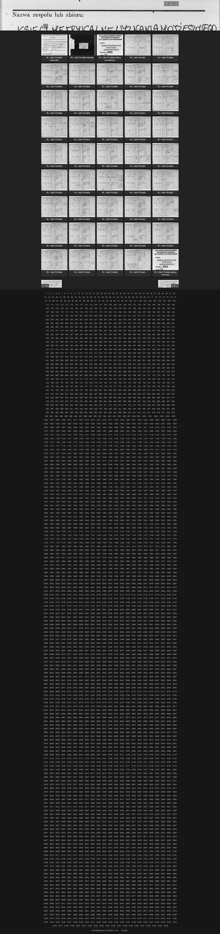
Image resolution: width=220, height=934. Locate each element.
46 (57, 297)
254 (47, 323)
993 (109, 416)
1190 (169, 446)
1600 (128, 513)
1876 (93, 557)
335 (144, 330)
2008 (52, 580)
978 (168, 412)
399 (148, 338)
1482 (110, 494)
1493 (175, 494)
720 (110, 379)
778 (119, 386)
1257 (157, 457)
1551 (110, 505)
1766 (122, 539)
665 (110, 371)
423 (100, 342)
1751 (169, 535)
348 (76, 334)
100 (130, 301)
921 (153, 405)
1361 (93, 475)
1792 (140, 542)
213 (139, 315)
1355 (58, 475)
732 (168, 379)
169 (57, 312)
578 (129, 360)
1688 (75, 528)
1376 (46, 479)
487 (81, 349)
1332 (58, 472)
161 (148, 308)
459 (95, 345)
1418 (157, 483)
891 (139, 401)
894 (153, 401)
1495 (52, 498)
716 (90, 379)
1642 (75, 520)
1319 (116, 468)
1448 (63, 490)
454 (71, 345)
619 (148, 364)
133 (144, 304)
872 (47, 401)
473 (163, 345)
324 (90, 330)
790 (47, 390)
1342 (116, 472)
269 (119, 323)
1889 (169, 557)
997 (128, 416)
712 (71, 379)
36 (151, 293)
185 (134, 312)
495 (119, 349)
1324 (145, 468)
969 (124, 412)
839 (153, 394)
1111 (110, 434)
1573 (104, 509)
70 (148, 297)
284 (158, 323)
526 (139, 353)
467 (134, 345)
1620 (81, 516)
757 (158, 382)
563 (57, 360)
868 (158, 397)
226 (57, 319)
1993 (99, 576)
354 (105, 334)
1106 (81, 434)
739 (71, 382)
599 (100, 364)
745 (100, 382)
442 (144, 342)
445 (158, 342)
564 (61, 360)
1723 (145, 531)
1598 (116, 513)
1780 (69, 542)
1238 (46, 457)
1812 (122, 546)
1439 (145, 487)
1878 (104, 557)
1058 (69, 427)
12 (79, 293)
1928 (128, 565)
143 (61, 308)
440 (134, 342)
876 (66, 401)
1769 (140, 539)
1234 (157, 453)
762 (47, 386)
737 (61, 382)
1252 (128, 457)
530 (158, 353)
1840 (151, 550)
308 (144, 327)
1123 (46, 438)
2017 (104, 580)
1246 (93, 457)
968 (119, 412)
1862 (145, 554)
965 (105, 412)
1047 (140, 423)
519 (105, 353)
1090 (122, 431)
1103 (63, 434)
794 (66, 390)
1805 (81, 546)
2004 (163, 576)
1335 (75, 472)
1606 (163, 513)
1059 (75, 427)
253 (173, 319)
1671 (110, 524)
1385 (99, 479)
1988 (69, 576)
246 (139, 319)
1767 (128, 539)
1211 (157, 449)
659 (81, 371)
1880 (116, 557)
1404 (75, 483)
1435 (122, 487)
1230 (134, 453)
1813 (128, 546)
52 (80, 297)
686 (76, 375)
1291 (87, 464)
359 (129, 334)
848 (66, 397)
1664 (69, 524)
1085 (93, 431)
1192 (46, 449)
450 (52, 345)
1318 (110, 468)
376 (168, 334)
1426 (69, 487)
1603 (145, 513)
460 (100, 345)
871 (173, 397)
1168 (175, 442)
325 (95, 330)
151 (100, 308)
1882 (128, 557)
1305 (169, 464)
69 (145, 297)
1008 (58, 420)
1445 (46, 490)
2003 (157, 576)
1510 (140, 498)
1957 (163, 568)
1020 (128, 420)
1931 (145, 565)
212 (134, 315)
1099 (175, 431)
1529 (116, 502)
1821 (175, 546)
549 (119, 356)
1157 (110, 442)
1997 (122, 576)
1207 (134, 449)
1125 (58, 438)
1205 (122, 449)
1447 (58, 490)
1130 (87, 438)
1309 (58, 468)
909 (95, 405)
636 (100, 368)
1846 (52, 554)
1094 (145, 431)
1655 (151, 520)
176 (90, 312)
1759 (81, 539)
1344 (128, 472)
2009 (58, 580)
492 (105, 349)
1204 (116, 449)
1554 (128, 505)
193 (173, 312)
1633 (157, 516)
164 (163, 308)
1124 (52, 438)
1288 (69, 464)
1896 (75, 561)
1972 (110, 572)
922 (158, 405)
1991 (87, 576)
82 (61, 301)
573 (105, 360)
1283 (175, 461)
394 (124, 338)
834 (129, 394)
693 (110, 375)
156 (124, 308)
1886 (151, 557)
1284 (46, 464)
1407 (93, 483)
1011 (75, 420)
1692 (99, 528)
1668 (93, 524)
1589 (63, 513)
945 (139, 409)
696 (124, 375)
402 (163, 338)
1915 (52, 565)
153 (110, 308)
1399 (46, 483)
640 (119, 368)
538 (66, 356)
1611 (58, 516)
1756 (63, 539)
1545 (75, 505)
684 (66, 375)
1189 (163, 446)
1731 (58, 535)
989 (90, 416)
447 (168, 342)
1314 (87, 468)
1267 (81, 461)
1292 (93, 464)
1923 (99, 565)
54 (87, 297)
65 (129, 297)
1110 (104, 434)
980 (46, 416)
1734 (75, 535)
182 (119, 312)
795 (71, 390)
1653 (140, 520)
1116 (140, 434)
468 (139, 345)
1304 (163, 464)
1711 (75, 531)
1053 (175, 423)
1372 (157, 475)
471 (153, 345)
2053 (46, 587)
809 (139, 390)
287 (173, 323)
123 (110, 304)
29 (124, 293)
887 (119, 401)
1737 (93, 535)
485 (71, 349)
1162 (140, 442)
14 (86, 293)
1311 (69, 468)
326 (100, 330)
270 (124, 323)
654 (57, 371)
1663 (63, 524)
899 (47, 405)
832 (119, 394)
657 (71, 371)
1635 (169, 516)
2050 (163, 583)
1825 (63, 550)
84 (69, 301)
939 (110, 409)
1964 (69, 572)
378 (47, 338)
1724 (151, 531)
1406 (87, 483)
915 (124, 405)
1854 (99, 554)
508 (52, 353)
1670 (104, 524)
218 (158, 315)
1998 (128, 576)
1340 (104, 472)
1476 (75, 494)
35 (147, 293)
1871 (63, 557)
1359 (81, 475)
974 (148, 412)
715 (86, 379)
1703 (163, 528)
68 (141, 297)
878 (76, 401)
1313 (81, 468)
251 (163, 319)
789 (173, 386)
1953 (140, 568)
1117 (145, 434)
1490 (157, 494)
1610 (52, 516)
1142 (157, 438)
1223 (93, 453)
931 (71, 409)
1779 (63, 542)
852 (81, 397)
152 (105, 308)
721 (115, 379)
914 (119, 405)
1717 (110, 531)
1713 (87, 531)
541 (81, 356)
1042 (110, 423)
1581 (151, 509)
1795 (157, 542)
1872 (69, 557)
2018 (110, 580)
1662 (58, 524)
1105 (75, 434)
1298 (128, 464)
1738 (99, 535)
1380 (69, 479)
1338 (93, 472)
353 (100, 334)
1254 (140, 457)
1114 (128, 434)
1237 (175, 453)
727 (144, 379)
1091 (128, 431)
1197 (75, 449)
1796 (163, 542)
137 (163, 304)
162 (153, 308)
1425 (63, 487)
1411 (116, 483)
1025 (157, 420)
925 (173, 405)
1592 (81, 513)
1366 (122, 475)
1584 (169, 509)
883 (100, 401)
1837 (134, 550)
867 (153, 397)
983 (61, 416)
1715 (99, 531)
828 (100, 394)
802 (105, 390)
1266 (75, 461)
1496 (58, 498)
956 (61, 412)
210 (124, 315)
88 (84, 301)
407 (57, 342)
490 (95, 349)
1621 (87, 516)
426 (115, 342)
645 (144, 368)
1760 (87, 539)
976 (158, 412)
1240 (58, 457)
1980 (157, 572)
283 (153, 323)
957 (66, 412)
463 (115, 345)
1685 (58, 528)
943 (129, 409)
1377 (52, 479)
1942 (75, 568)
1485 (128, 494)
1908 (145, 561)
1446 (52, 490)
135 (153, 304)
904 (71, 405)
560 (173, 356)
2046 (140, 583)
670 (134, 371)
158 (134, 308)
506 (173, 349)
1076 (175, 427)
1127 (69, 438)
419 (81, 342)
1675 (134, 524)
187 (144, 312)
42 (174, 293)
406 (52, 342)
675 (153, 371)
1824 (58, 550)
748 (115, 382)
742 (86, 382)
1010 (69, 420)
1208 (140, 449)
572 (100, 360)
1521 (69, 502)
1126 (63, 438)
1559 (157, 505)
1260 (175, 457)
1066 (116, 427)
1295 (110, 464)
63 (122, 297)
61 (114, 297)
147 (81, 308)
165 (168, 308)
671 (139, 371)
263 (90, 323)
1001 (150, 416)
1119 (157, 434)
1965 (75, 572)
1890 (175, 557)
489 (90, 349)
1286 (58, 464)
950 (163, 409)
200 (76, 315)
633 (86, 368)
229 (71, 319)
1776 (46, 542)
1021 (134, 420)
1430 (93, 487)
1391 (134, 479)
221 (173, 315)
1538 (169, 502)
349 (81, 334)
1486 (134, 494)
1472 (52, 494)
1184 (134, 446)
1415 (140, 483)
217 (153, 315)
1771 (151, 539)
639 (115, 368)
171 (66, 312)
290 (57, 327)
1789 (122, 542)
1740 (110, 535)
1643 (81, 520)
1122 (175, 434)
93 (103, 301)
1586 (46, 513)
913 (115, 405)
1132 (99, 438)
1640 (63, 520)
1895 (69, 561)
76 (171, 297)
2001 (145, 576)
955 (57, 412)
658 (76, 371)
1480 (99, 494)
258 (66, 323)
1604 (151, 513)
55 (91, 297)
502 (153, 349)
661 (90, 371)
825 (86, 394)
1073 (157, 427)
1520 (63, 502)
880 (86, 401)
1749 (157, 535)
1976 (134, 572)
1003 (162, 416)
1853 (93, 554)
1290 (81, 464)
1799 (46, 546)
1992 (93, 576)
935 (90, 409)
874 (57, 401)
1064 (104, 427)
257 (61, 323)
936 (95, 409)
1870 (58, 557)
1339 (99, 472)
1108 (93, 434)
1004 (167, 416)
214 (144, 315)
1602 (140, 513)
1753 (46, 539)
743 (90, 382)
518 (100, 353)
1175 (81, 446)
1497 (63, 498)
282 (148, 323)
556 (153, 356)
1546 (81, 505)
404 (173, 338)
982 (56, 416)
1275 (128, 461)
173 (76, 312)
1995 (110, 576)
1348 (151, 472)
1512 (151, 498)
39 (163, 293)
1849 (69, 554)
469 (144, 345)
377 (173, 334)
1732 (63, 535)
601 (110, 364)
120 (95, 304)
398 (144, 338)
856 (100, 397)
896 (163, 401)
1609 (46, 516)
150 (95, 308)
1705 (175, 528)
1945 (93, 568)
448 (173, 342)
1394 (151, 479)
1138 (134, 438)
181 (115, 312)
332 (129, 330)
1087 (104, 431)
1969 (99, 572)
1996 (116, 576)
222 (47, 319)
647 (153, 368)
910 (100, 405)
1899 (93, 561)
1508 (128, 498)
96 (115, 301)
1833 (110, 550)
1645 (93, 520)
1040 (99, 423)
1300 (140, 464)
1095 (151, 431)
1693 (104, 528)
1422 (46, 487)
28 (121, 293)
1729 (46, 535)
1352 (175, 472)
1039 (93, 423)
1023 (145, 420)
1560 (163, 505)
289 (52, 327)
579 (134, 360)
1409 (104, 483)
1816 (145, 546)
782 (139, 386)
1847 (58, 554)
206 (105, 315)
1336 (81, 472)
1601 (134, 513)
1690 (87, 528)
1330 (46, 472)
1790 (128, 542)
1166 (163, 442)
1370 (145, 475)
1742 (122, 535)
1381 (75, 479)
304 (124, 327)
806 (124, 390)
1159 (122, 442)
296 (86, 327)
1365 (116, 475)
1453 (81, 490)
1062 (93, 427)
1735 (81, 535)
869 (163, 397)
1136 (122, 438)
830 (110, 394)
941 (119, 409)
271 (129, 323)
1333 (63, 472)
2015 (93, 580)
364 (153, 334)
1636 (175, 516)
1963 (63, 572)
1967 (87, 572)
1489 (151, 494)
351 (90, 334)
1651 (128, 520)
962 (90, 412)
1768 (134, 539)
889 (129, 401)
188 (148, 312)
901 (57, 405)
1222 (87, 453)
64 (126, 297)
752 (134, 382)
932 (76, 409)
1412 (122, 483)
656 (66, 371)
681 (52, 375)
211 (129, 315)
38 (159, 293)
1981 (163, 572)
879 (81, 401)
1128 (75, 438)
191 (163, 312)
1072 (151, 427)
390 (105, 338)
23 (102, 293)
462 (110, 345)
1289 (75, 464)
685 (71, 375)
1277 (140, 461)
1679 (157, 524)
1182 (122, 446)
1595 (99, 513)
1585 (175, 509)
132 (139, 304)
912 (110, 405)
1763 (104, 539)
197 (61, 315)
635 (95, 368)
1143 (163, 438)
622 (163, 364)
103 (145, 301)
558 (163, 356)
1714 (93, 531)
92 (99, 301)
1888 (163, 557)
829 (105, 394)
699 (139, 375)
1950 (122, 568)
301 (110, 327)
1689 (81, 528)
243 (124, 319)
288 (47, 327)
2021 (128, 580)
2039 (99, 583)
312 (163, 327)
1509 (134, 498)
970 (129, 412)
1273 (116, 461)
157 (129, 308)
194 (47, 315)
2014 (87, 580)
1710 (69, 531)
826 (90, 394)
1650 (122, 520)
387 (90, 338)
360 (134, 334)
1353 (46, 475)
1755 (58, 539)
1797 (169, 542)
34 (144, 293)
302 (115, 327)
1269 (93, 461)
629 (66, 368)
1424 (58, 487)
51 (76, 297)
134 (148, 304)
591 (61, 364)
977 (163, 412)
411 (76, 342)
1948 (110, 568)
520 (110, 353)
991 (99, 416)
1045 (128, 423)
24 (105, 293)
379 (52, 338)
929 (61, 409)
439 (129, 342)
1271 (104, 461)
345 (61, 334)
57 (99, 297)
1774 (169, 539)
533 (173, 353)
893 (148, 401)
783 (144, 386)
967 (115, 412)
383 (71, 338)
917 (134, 405)
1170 (52, 446)
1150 (69, 442)
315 (47, 330)
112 (57, 304)
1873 (75, 557)
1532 (134, 502)
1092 (134, 431)
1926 (116, 565)
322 (81, 330)
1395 (157, 479)
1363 (104, 475)
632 (81, 368)
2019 (116, 580)
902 (61, 405)
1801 (58, 546)
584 (158, 360)
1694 (110, 528)
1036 (75, 423)
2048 (151, 583)
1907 (140, 561)
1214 (175, 449)
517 (95, 353)
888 (124, 401)
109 (174, 301)
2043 (122, 583)
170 (61, 312)
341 (173, 330)
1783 (87, 542)
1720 (128, 531)
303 (119, 327)
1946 (99, 568)
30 (128, 293)
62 (118, 297)
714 (81, 379)
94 (107, 301)
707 (47, 379)
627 (57, 368)
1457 (104, 490)
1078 (52, 431)
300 (105, 327)
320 (71, 330)
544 (95, 356)
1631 (145, 516)
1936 (175, 565)
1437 (134, 487)
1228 (122, 453)
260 (76, 323)
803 (110, 390)
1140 (145, 438)
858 (110, 397)
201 (81, 315)
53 (83, 297)
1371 (151, 475)
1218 (63, 453)
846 (57, 397)
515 (86, 353)
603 (119, 364)
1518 (52, 502)
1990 (81, 576)
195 (52, 315)
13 (82, 293)
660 (86, 371)
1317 (104, 468)
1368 (134, 475)
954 (52, 412)
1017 (110, 420)
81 (57, 301)
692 (105, 375)
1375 (175, 475)
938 (105, 409)
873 (52, 401)
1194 (58, 449)
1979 (151, 572)
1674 (128, 524)
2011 (69, 580)
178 (100, 312)
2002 (151, 576)
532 (168, 353)
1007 (52, 420)
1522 (75, 502)
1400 (52, 483)
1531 (128, 502)
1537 (163, 502)
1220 (75, 453)
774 (100, 386)
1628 (128, 516)
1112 (116, 434)
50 (72, 297)
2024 (145, 580)
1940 (63, 568)
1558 (151, 505)
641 (124, 368)
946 (144, 409)
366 (158, 334)
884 (105, 401)
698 (134, 375)
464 (119, 345)
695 (119, 375)
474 (168, 345)
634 (90, 368)
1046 (134, 423)
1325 (151, 468)
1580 (145, 509)
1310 (63, 468)
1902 (110, 561)
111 (52, 304)
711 (66, 379)
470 (148, 345)
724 (129, 379)
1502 (93, 498)
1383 (87, 479)
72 (156, 297)
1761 (93, 539)
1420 (169, 483)
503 (158, 349)
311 (158, 327)
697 (129, 375)
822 (71, 394)
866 (148, 397)
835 (134, 394)
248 (148, 319)
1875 (87, 557)
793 (61, 390)
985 (70, 416)
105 (154, 301)
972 (139, 412)
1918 (69, 565)
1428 (81, 487)
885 (110, 401)
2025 (151, 580)
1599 (122, 513)
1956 (157, 568)
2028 (169, 580)
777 (115, 386)
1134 (110, 438)
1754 (52, 539)
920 (148, 405)
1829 (87, 550)
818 (52, 394)
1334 (69, 472)
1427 (75, 487)
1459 (116, 490)
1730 (52, 535)
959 (76, 412)
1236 (169, 453)
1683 (46, 528)
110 (47, 304)
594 (76, 364)
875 (61, 401)
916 (129, 405)
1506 (116, 498)
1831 (99, 550)
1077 (46, 431)
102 (140, 301)
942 (124, 409)
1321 (128, 468)
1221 (81, 453)
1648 (110, 520)
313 (168, 327)
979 (173, 412)
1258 (163, 457)
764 (57, 386)
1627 (122, 516)
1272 (110, 461)
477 (52, 349)
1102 (58, 434)
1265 (69, 461)
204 (95, 315)
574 (110, 360)
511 (66, 353)
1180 (110, 446)
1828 (81, 550)
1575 (116, 509)
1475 (69, 494)
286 (168, 323)
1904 (122, 561)
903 (66, 405)
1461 (128, 490)
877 (71, 401)
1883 (134, 557)
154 (115, 308)
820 (61, 394)
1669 (99, 524)
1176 (87, 446)
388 (95, 338)
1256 (151, 457)
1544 (69, 505)
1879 (110, 557)
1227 (116, 453)
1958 (169, 568)
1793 (145, 542)
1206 (128, 449)
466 (129, 345)
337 (153, 330)
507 (47, 353)
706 (173, 375)
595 (81, 364)
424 (105, 342)
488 (86, 349)
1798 (175, 542)
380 (57, 338)
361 (139, 334)
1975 (128, 572)
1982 (169, 572)
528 (148, 353)
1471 (46, 494)
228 (66, 319)
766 (66, 386)
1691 (93, 528)
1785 (99, 542)
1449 (69, 490)
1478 (87, 494)
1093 (140, 431)
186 (139, 312)
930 (66, 409)
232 (86, 319)
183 (124, 312)
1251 (122, 457)
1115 (134, 434)
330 (119, 330)
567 (76, 360)
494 (115, 349)
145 (71, 308)
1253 (134, 457)
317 (57, 330)
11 (75, 293)
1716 (104, 531)
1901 (104, 561)
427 (119, 342)
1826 (69, 550)
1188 (157, 446)
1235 (163, 453)
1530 (122, 502)
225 (52, 319)
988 (85, 416)
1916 (58, 565)
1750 (163, 535)
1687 (69, 528)
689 (90, 375)
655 (61, 371)
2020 (122, 580)
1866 (169, 554)
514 (81, 353)
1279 (151, 461)
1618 (69, 516)
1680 (163, 524)
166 (173, 308)
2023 (140, 580)
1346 (140, 472)
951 (168, 409)
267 (110, 323)
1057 (63, 427)
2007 (46, 580)
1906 (134, 561)
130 (129, 304)
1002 (156, 416)
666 (115, 371)
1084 (87, 431)
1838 (140, 550)
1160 (128, 442)
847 (61, 397)
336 (148, 330)
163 (158, 308)
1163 (145, 442)
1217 (58, 453)
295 (81, 327)
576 (119, 360)
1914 (46, 565)
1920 (81, 565)
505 (168, 349)
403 (168, 338)
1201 (99, 449)
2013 (81, 580)
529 (153, 353)
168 (52, 312)
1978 (145, 572)
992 (104, 416)
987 (80, 416)
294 (76, 327)
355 (110, 334)
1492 (169, 494)
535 (52, 356)
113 (61, 304)
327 (105, 330)
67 (137, 297)
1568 (75, 509)
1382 (81, 479)
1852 (87, 554)
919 (144, 405)
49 (68, 297)
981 (51, 416)
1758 (75, 539)
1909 (151, 561)
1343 (122, 472)
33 (140, 293)
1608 (175, 513)
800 (95, 390)
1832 (104, 550)
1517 (46, 502)
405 (47, 342)
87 (80, 301)
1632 (151, 516)
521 (115, 353)
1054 (46, 427)
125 (119, 304)
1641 (69, 520)
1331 (52, 472)
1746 (140, 535)
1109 (99, 434)
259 (71, 323)
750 (124, 382)
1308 (52, 468)
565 (66, 360)
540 (76, 356)
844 (47, 397)
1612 (63, 516)
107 (164, 301)
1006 (46, 420)
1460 (122, 490)
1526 (99, 502)
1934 (163, 565)
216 (148, 315)
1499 (75, 498)
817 (47, 394)
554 (144, 356)
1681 (169, 524)
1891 (46, 561)
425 (110, 342)
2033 (63, 583)
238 (100, 319)
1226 (110, 453)
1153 (87, 442)
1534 (145, 502)
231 (81, 319)
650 (168, 368)
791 (52, 390)
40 (167, 293)
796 (76, 390)
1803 (69, 546)
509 (57, 353)
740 (76, 382)
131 (134, 304)
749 (119, 382)
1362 (99, 475)
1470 (175, 490)
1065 (110, 427)
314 (173, 327)
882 (95, 401)
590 (57, 364)
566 (71, 360)
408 (61, 342)
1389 (122, 479)
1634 (163, 516)
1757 (69, 539)
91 (96, 301)
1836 (128, 550)
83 (65, 301)
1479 (93, 494)
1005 (173, 416)
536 (57, 356)
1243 (75, 457)
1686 (63, 528)
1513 (157, 498)
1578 (134, 509)
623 (168, 364)
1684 (52, 528)
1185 (140, 446)
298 (95, 327)
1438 (140, 487)
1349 (157, 472)
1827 (75, 550)
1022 (140, 420)
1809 (104, 546)
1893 (58, 561)
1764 (110, 539)
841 (163, 394)
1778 (58, 542)
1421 (175, 483)
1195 (63, 449)
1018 (116, 420)
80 (54, 301)
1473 (58, 494)
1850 (75, 554)
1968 (93, 572)
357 (119, 334)
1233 (151, 453)
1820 (169, 546)
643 (134, 368)
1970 (104, 572)
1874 (81, 557)
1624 (104, 516)
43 (45, 297)
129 (124, 304)
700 (144, 375)
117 (81, 304)
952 (173, 409)
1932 (151, 565)
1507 (122, 498)
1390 (128, 479)
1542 (58, 505)
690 (95, 375)
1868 (46, 557)
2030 (46, 583)
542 (86, 356)
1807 (93, 546)
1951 (128, 568)
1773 (163, 539)
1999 (134, 576)
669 (129, 371)
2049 (157, 583)
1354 (52, 475)
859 (115, 397)
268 (115, 323)
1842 (163, 550)
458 (90, 345)
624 (173, 364)
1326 (157, 468)
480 (66, 349)
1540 (46, 505)
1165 (157, 442)
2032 (58, 583)
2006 (175, 576)
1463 (140, 490)
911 (105, 405)
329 (115, 330)
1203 (110, 449)
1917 (63, 565)
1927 (122, 565)
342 (47, 334)
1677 (145, 524)
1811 (116, 546)
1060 (81, 427)
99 (126, 301)
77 (175, 297)
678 (168, 371)
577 (124, 360)
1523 (81, 502)
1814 (134, 546)
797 (81, 390)
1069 (134, 427)
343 (52, 334)
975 (153, 412)
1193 (52, 449)
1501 (87, 498)
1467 (157, 490)
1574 (110, 509)
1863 (151, 554)
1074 (163, 427)
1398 (175, 479)
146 (76, 308)
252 (168, 319)
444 (153, 342)
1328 (169, 468)
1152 (81, 442)
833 (124, 394)
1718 (116, 531)
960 (81, 412)
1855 (104, 554)
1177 (93, 446)
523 (124, 353)
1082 (75, 431)
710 (61, 379)
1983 (175, 572)
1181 (116, 446)
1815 (140, 546)
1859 (128, 554)
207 (110, 315)
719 (105, 379)
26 (113, 293)
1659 (175, 520)
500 (144, 349)
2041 (110, 583)
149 (90, 308)
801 (100, 390)
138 (168, 304)
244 (129, 319)
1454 (87, 490)
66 (133, 297)
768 (76, 386)
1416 (145, 483)
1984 (46, 576)
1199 (87, 449)
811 (148, 390)
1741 (116, 535)
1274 (122, 461)
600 (105, 364)
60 (110, 297)
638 (110, 368)
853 (86, 397)
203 (90, 315)
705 (168, 375)
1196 (69, 449)
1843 (169, 550)
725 (134, 379)
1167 (169, 442)
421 (90, 342)
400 (153, 338)
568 (81, 360)
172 (71, 312)
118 (86, 304)
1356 (63, 475)
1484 (122, 494)
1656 (157, 520)
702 (153, 375)
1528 (110, 502)
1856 (110, 554)
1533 (140, 502)
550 (124, 356)
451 (57, 345)
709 (57, 379)
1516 (175, 498)
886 (115, 401)
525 (134, 353)
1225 (104, 453)
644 (139, 368)
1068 (128, 427)
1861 (140, 554)
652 (47, 371)
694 (115, 375)
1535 (151, 502)
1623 (99, 516)
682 (57, 375)
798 (86, 390)
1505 (110, 498)
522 (119, 353)
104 (149, 301)
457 (86, 345)
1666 (81, 524)
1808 (99, 546)
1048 (145, 423)
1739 (104, 535)
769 (81, 386)
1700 (145, 528)
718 (100, 379)
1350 (163, 472)
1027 (169, 420)
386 (86, 338)
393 (119, 338)
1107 (87, 434)
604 (124, 364)
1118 (151, 434)
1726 (163, 531)
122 (105, 304)
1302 (151, 464)
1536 (157, 502)
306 (134, 327)
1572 (99, 509)
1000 (144, 416)
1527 (104, 502)
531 (163, 353)
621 (158, 364)
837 (144, 394)
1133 (104, 438)
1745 (134, 535)
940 (115, 409)
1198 (81, 449)
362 (144, 334)
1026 (163, 420)
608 (139, 364)
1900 (99, 561)
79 (50, 301)
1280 (157, 461)
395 (129, 338)
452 (61, 345)
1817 (151, 546)
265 (100, 323)
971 (134, 412)
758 (163, 382)
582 (148, 360)
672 (144, 371)
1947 (104, 568)
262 (86, 323)
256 (57, 323)
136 (158, 304)
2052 (175, 583)
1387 (110, 479)
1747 (145, 535)
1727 (169, 531)
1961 (52, 572)
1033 (58, 423)
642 (129, 368)
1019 (122, 420)
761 (173, 382)
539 (71, 356)
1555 (134, 505)
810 (144, 390)
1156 (104, 442)
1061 (87, 427)
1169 (46, 446)
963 (95, 412)
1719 (122, 531)
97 (119, 301)
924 (168, 405)
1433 (110, 487)
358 (124, 334)
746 (105, 382)
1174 (75, 446)
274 (144, 323)
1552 (116, 505)
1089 (116, 431)
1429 (87, 487)
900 (52, 405)
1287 (63, 464)
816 (173, 390)
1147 (52, 442)
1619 (75, 516)
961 (86, 412)
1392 (140, 479)
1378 (58, 479)
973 (144, 412)
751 (129, 382)
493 (110, 349)
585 (163, 360)
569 (86, 360)
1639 (58, 520)
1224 (99, 453)
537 (61, 356)
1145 (175, 438)
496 (124, 349)
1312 (75, 468)
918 (139, 405)
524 (129, 353)
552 (134, 356)
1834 (116, 550)
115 (71, 304)
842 (168, 394)
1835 (122, 550)
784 (148, 386)
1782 (81, 542)
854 (90, 397)
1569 (81, 509)
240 (110, 319)
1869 (52, 557)
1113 (122, 434)
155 (119, 308)
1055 (52, 427)
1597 (110, 513)
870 (168, 397)
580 (139, 360)
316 (52, 330)
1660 (46, 524)
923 (163, 405)
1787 (110, 542)
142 (57, 308)
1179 (104, 446)
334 (139, 330)
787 (163, 386)
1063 (99, 427)
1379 (63, 479)
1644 (87, 520)
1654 (145, 520)
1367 (128, 475)
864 (139, 397)
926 (47, 409)
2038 (93, 583)
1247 (99, 457)
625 (47, 368)
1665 (75, 524)
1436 (128, 487)
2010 (63, 580)
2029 (175, 580)
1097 (163, 431)
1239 (52, 457)
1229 (128, 453)
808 (134, 390)
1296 (116, 464)
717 (95, 379)
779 (124, 386)
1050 (157, 423)
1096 (157, 431)
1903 (116, 561)
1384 (93, 479)
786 (158, 386)
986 (75, 416)
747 (110, 382)
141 (52, 308)
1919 (75, 565)
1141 (151, 438)
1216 (52, 453)
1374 (169, 475)
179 (105, 312)
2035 (75, 583)
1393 (145, 479)
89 (88, 301)
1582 (157, 509)
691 (100, 375)
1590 (69, 513)
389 (100, 338)
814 (163, 390)
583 (153, 360)
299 (100, 327)
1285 (52, 464)
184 (129, 312)
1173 (69, 446)
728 (148, 379)
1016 (104, 420)
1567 (69, 509)
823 (76, 394)
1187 (151, 446)
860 (119, 397)
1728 (175, 531)
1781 (75, 542)
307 (139, 327)
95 (111, 301)
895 (158, 401)
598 (95, 364)
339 (163, 330)
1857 (116, 554)
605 (129, 364)
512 (71, 353)
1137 (128, 438)
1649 (116, 520)
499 (139, 349)
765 (61, 386)
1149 (63, 442)
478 (57, 349)
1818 (157, 546)
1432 (104, 487)
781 (134, 386)
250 (158, 319)
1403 (69, 483)
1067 (122, 427)
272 (134, 323)
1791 (134, 542)
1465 (145, 490)
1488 (145, 494)
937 (100, 409)
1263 (58, 461)
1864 (157, 554)
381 (61, 338)
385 (81, 338)
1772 (157, 539)
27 (117, 293)
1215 (46, 453)
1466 (151, 490)
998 (133, 416)
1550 (104, 505)
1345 (134, 472)
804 (115, 390)
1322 (134, 468)
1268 (87, 461)
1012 (81, 420)
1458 (110, 490)
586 (168, 360)
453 (66, 345)
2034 (69, 583)
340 (168, 330)
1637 (46, 520)
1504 (104, 498)
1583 (163, 509)
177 (95, 312)
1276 (134, 461)
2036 (81, 583)
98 (122, 301)
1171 (58, 446)
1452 (75, 490)
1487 (140, 494)
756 (153, 382)
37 (155, 293)
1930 (140, 565)
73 (160, 297)
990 (95, 416)
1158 (116, 442)
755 (148, 382)
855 (95, 397)
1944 (87, 568)
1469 (169, 490)
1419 (163, 483)
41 (170, 293)
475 (173, 345)
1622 (93, 516)
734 (47, 382)
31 (132, 293)
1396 (163, 479)
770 (86, 386)
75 (168, 297)
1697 (128, 528)
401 (158, 338)
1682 (175, 524)
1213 (169, 449)
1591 (75, 513)
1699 (140, 528)
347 (71, 334)
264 (95, 323)
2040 (104, 583)
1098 (169, 431)
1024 (151, 420)
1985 (52, 576)
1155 (99, 442)
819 (57, 394)
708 (52, 379)
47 (61, 297)
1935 (169, 565)
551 (129, 356)
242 (119, 319)
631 (76, 368)
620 (153, 364)
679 (173, 371)
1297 (122, 464)
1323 (140, 468)
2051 (169, 583)
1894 (63, 561)
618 (144, 364)
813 (158, 390)
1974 (122, 572)
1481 (104, 494)
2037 (87, 583)
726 (139, 379)
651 (173, 368)
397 (139, 338)
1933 (157, 565)
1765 (116, 539)
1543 (63, 505)
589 (52, 364)
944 (134, 409)
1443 (169, 487)
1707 (52, 531)
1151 (75, 442)
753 (139, 382)
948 (153, 409)
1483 (116, 494)
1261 (46, 461)
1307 (46, 468)
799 (90, 390)
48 (64, 297)
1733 (69, 535)
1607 (169, 513)
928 (57, 409)
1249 (110, 457)
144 (66, 308)
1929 (134, 565)
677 (163, 371)
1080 (63, 431)
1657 (163, 520)
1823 (52, 550)
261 (81, 323)
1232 (145, 453)
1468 (163, 490)
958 (71, 412)
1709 (63, 531)
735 (52, 382)
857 (105, 397)
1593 (87, 513)
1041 (104, 423)
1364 (110, 475)
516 (90, 353)
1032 (52, 423)
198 (66, 315)
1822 (46, 550)
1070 (140, 427)
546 (105, 356)
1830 (93, 550)
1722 (140, 531)
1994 (104, 576)
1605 (157, 513)
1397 (169, 479)
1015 (99, 420)
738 (66, 382)
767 (71, 386)
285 (163, 323)
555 (148, 356)
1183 (128, 446)
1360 (87, 475)
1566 (63, 509)
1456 (99, 490)
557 (158, 356)
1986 (58, 576)
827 (95, 394)
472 (158, 345)
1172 (63, 446)
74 (164, 297)
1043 (116, 423)
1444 (175, 487)
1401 (58, 483)
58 (103, 297)
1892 (52, 561)
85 (73, 301)
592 (66, 364)
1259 (169, 457)
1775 (175, 539)
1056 (58, 427)
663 (100, 371)
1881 (122, 557)
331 (124, 330)
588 (47, 364)
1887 (157, 557)
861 (124, 397)
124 (115, 304)
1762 (99, 539)
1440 (151, 487)
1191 (175, 446)
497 (129, 349)
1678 (151, 524)
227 (61, 319)
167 (47, 312)
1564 (52, 509)
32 (136, 293)
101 (135, 301)
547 (110, 356)
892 (144, 401)
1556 (140, 505)
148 (86, 308)
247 (144, 319)
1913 (175, 561)
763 (52, 386)
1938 (52, 568)
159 (139, 308)
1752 (175, 535)
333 (134, 330)
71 (152, 297)
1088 (110, 431)
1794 (151, 542)
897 (168, 401)
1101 (52, 434)
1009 (63, 420)
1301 (145, 464)
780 (129, 386)
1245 (87, 457)
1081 (69, 431)
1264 (63, 461)
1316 (99, 468)
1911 (163, 561)
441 (139, 342)
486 (76, 349)
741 (81, 382)
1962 (58, 572)
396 (134, 338)
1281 (163, 461)
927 (52, 409)
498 (134, 349)
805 (119, 390)
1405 (81, 483)
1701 (151, 528)
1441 (157, 487)
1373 (163, 475)
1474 (63, 494)
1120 (163, 434)
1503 (99, 498)
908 (90, 405)
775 (105, 386)
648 (158, 368)
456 (81, 345)
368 (163, 334)
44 (49, 297)
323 (86, 330)
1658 (169, 520)
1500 (81, 498)
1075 (169, 427)
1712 (81, 531)
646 (148, 368)
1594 (93, 513)
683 (61, 375)
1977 (140, 572)
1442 (163, 487)
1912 (169, 561)
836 (139, 394)
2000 (140, 576)
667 (119, 371)
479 (61, 349)
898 (173, 401)
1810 (110, 546)
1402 (63, 483)
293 (71, 327)
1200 (93, 449)
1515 (169, 498)
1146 (46, 442)
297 (90, 327)
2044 (128, 583)
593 (71, 364)
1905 (128, 561)
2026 (157, 580)
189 (153, 312)
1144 (169, 438)
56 (95, 297)
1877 (99, 557)
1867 (175, 554)
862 (129, 397)
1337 (87, 472)
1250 (116, 457)
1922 (93, 565)
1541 (52, 505)
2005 (169, 576)
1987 (63, 576)
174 (81, 312)
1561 (169, 505)
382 (66, 338)
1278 (145, 461)
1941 (69, 568)
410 (71, 342)
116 (76, 304)
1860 (134, 554)
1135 (116, 438)
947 (148, 409)
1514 (163, 498)
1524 (87, 502)
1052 (169, 423)
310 (153, 327)
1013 (87, 420)
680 (47, 375)
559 (168, 356)
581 (144, 360)
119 (90, 304)
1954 (145, 568)
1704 (169, 528)
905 (76, 405)
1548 (93, 505)
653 (52, 371)
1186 (145, 446)
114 (66, 304)
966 (110, 412)
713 (76, 379)
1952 (134, 568)
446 (163, 342)
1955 (151, 568)
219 (163, 315)
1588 (58, 513)
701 (148, 375)
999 (138, 416)
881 (90, 401)
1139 (140, 438)
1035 (69, 423)
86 (76, 301)
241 (115, 319)
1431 (99, 487)
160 (144, 308)
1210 (151, 449)
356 (115, 334)
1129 (81, 438)
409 (66, 342)
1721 (134, 531)
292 (66, 327)
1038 (87, 423)
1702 (157, 528)
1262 (52, 461)
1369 (140, 475)
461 (105, 345)
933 (81, 409)
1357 (69, 475)
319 (66, 330)
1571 (93, 509)
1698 (134, 528)
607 (134, 364)
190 (158, 312)
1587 (52, 513)
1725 (157, 531)
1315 (93, 468)
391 (110, 338)
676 (158, 371)
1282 (169, 461)
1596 (104, 513)
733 (173, 379)
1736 (87, 535)
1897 (81, 561)
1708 (58, 531)
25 (109, 293)
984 (66, 416)
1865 (163, 554)
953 (47, 412)
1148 (58, 442)
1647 (104, 520)
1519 (58, 502)
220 (168, 315)
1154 (93, 442)
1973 (116, 572)
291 (61, 327)
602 (115, 364)
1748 (151, 535)
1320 (122, 468)
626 (52, 368)
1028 (175, 420)
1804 (75, 546)
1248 (104, 457)
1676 (140, 524)
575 (115, 360)
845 (52, 397)
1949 (116, 568)
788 (168, 386)
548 (115, 356)
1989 (75, 576)
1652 (134, 520)
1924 (104, 565)
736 (57, 382)
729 (153, 379)
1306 (175, 464)
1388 (116, 479)
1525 (93, 502)
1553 (122, 505)
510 (61, 353)
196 (57, 315)
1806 (87, 546)
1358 (75, 475)
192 (168, 312)
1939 (58, 568)
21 (94, 293)
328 (110, 330)
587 (173, 360)
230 (76, 319)
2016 (99, 580)
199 (71, 315)
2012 (75, 580)
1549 (99, 505)
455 (76, 345)
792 (57, 390)
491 (100, 349)
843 (173, 394)
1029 (46, 423)
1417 (151, 483)
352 (95, 334)
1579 (140, 509)
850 (76, 397)
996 (124, 416)
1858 (122, 554)
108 (169, 301)
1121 (169, 434)
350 (86, 334)
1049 (151, 423)
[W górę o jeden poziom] (45, 26)
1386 (104, 479)
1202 (104, 449)
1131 (93, 438)
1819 (163, 546)
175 (86, 312)
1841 (157, 550)
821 (66, 394)
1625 (110, 516)
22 (98, 293)
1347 (145, 472)
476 (47, 349)
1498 (69, 498)
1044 (122, 423)
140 (47, 308)
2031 (52, 583)
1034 (63, 423)
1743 (128, 535)
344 (57, 334)
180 (110, 312)
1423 (52, 487)
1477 (81, 494)
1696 (122, 528)
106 (159, 301)
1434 (116, 487)
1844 (175, 550)
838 (148, 394)
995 (119, 416)
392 (115, 338)
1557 (145, 505)
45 (53, 297)
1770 (145, 539)
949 (158, 409)
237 (95, 319)
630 (71, 368)
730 (158, 379)
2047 (145, 583)
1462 (134, 490)
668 (124, 371)
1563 (46, 509)
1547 (87, 505)
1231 (140, 453)
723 (124, 379)
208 (115, 315)
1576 (122, 509)
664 (105, 371)
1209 (145, 449)
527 (144, 353)
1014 (93, 420)
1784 (93, 542)
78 (46, 301)
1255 (145, 457)
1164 (151, 442)
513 (76, 353)
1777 (52, 542)
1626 (116, 516)
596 (86, 364)
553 (139, 356)
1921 (87, 565)
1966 (81, 572)
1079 (58, 431)
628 (61, 368)
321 (76, 330)
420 (86, 342)
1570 (87, 509)
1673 (122, 524)
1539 (175, 502)
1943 (81, 568)
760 (168, 382)
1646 (99, 520)
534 (47, 356)
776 (110, 386)
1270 (99, 461)
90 (92, 301)
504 (163, 349)
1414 (134, 483)
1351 (169, 472)
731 (163, 379)
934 (86, 409)
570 (90, 360)
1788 (116, 542)
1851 (81, 554)
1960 (46, 572)
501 (148, 349)
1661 (52, 524)
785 (153, 386)
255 (52, 323)
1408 (99, 483)
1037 (81, 423)
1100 (46, 434)
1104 (69, 434)
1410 (110, 483)
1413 (128, 483)
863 (134, 397)
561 (47, 360)
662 (95, 371)
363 (148, 334)
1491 (163, 494)
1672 (116, 524)
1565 (58, 509)
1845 (46, 554)
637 (105, 368)
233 (90, 319)
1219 (69, 453)
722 (119, 379)
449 (47, 345)
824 (81, 394)
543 (90, 356)
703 (158, 375)
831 (115, 394)
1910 (157, 561)
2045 (134, 583)
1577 (128, 509)
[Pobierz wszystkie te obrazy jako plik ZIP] (171, 3)
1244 (81, 457)
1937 (46, 568)
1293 (99, 464)
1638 (52, 520)
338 (158, 330)
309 (148, 327)
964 (100, 412)
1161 (134, 442)
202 (86, 315)
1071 (145, 427)
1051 (163, 423)
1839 (145, 550)
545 (100, 356)
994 (114, 416)
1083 (81, 431)
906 (81, 405)
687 (81, 375)
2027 (163, 580)
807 (129, 390)
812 (153, 390)
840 (158, 394)
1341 (110, 472)
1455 (93, 490)
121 (100, 304)
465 (124, 345)
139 (173, 304)
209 (119, 315)
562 (52, 360)
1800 (52, 546)
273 (139, 323)
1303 (157, 464)
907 (86, 405)
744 (95, 382)
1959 (175, 568)
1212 (163, 449)
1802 (63, 546)
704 (163, 375)
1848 (63, 554)
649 (163, 368)
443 (148, 342)
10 (71, 293)
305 (129, 327)
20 (90, 293)
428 (124, 342)
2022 (134, 580)
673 (148, 371)
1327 (163, 468)
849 (71, 397)
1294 (104, 464)
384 (76, 338)
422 (95, 342)
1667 (87, 524)
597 (90, 364)
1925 (110, 565)
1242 (69, 457)
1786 (104, 542)
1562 (175, 505)
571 (95, 360)
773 (95, 386)
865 (144, 397)
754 (144, 382)
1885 (145, 557)
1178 (99, 446)
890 (134, 401)
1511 (145, 498)
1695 (116, 528)
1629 (134, 516)
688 (86, 375)
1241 (63, 457)
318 (61, 330)
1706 (46, 531)
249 (153, 319)
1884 (140, 557)
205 (100, 315)
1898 (87, 561)
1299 (134, 464)
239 (105, 319)
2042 (116, 583)
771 (90, 386)
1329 (175, 468)
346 (66, 334)
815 (168, 390)
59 (106, 297)
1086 (99, 431)
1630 (140, 516)
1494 (46, 498)
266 (105, 323)
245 (134, 319)
